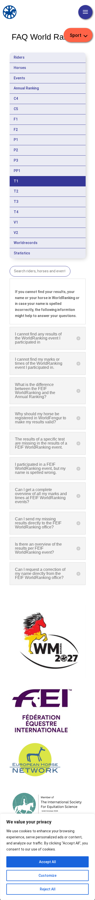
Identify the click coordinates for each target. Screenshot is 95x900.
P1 (16, 140)
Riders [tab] (19, 57)
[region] (47, 857)
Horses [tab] (20, 68)
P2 (16, 150)
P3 (16, 160)
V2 (16, 233)
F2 (16, 130)
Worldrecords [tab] (25, 243)
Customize (47, 875)
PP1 (17, 171)
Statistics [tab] (22, 253)
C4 (16, 98)
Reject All (47, 889)
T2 (16, 191)
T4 (16, 212)
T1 (16, 181)
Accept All (47, 862)
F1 (16, 119)
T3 (16, 202)
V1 (16, 222)
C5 (16, 109)
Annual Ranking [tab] (26, 88)
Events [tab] (19, 78)
